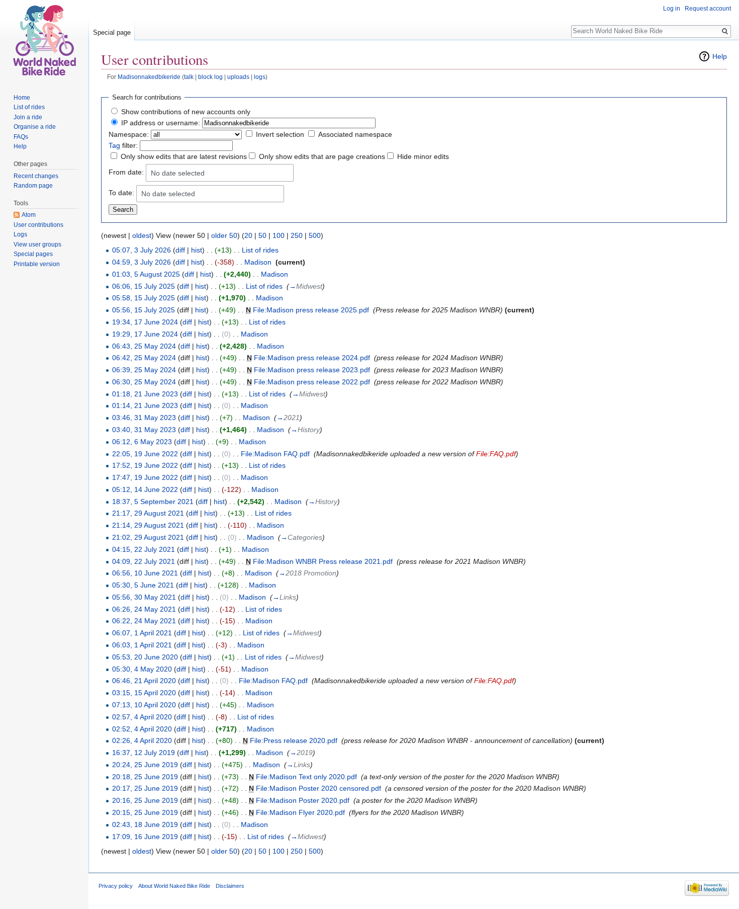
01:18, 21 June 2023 (145, 394)
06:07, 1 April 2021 (142, 633)
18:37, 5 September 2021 (153, 502)
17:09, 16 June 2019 (145, 837)
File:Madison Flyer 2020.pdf (300, 812)
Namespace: (129, 134)
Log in (671, 8)
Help (719, 56)
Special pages (33, 254)
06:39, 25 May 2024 (144, 370)
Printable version (37, 264)
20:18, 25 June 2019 (145, 777)
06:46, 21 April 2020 (144, 681)
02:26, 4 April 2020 (142, 740)
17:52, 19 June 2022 (145, 465)
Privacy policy (116, 886)
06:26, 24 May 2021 (144, 609)
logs (259, 76)
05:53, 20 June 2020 (145, 657)
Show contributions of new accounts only (185, 112)
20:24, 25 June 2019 (145, 765)
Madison (257, 262)
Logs (20, 234)
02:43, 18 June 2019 (145, 824)
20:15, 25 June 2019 (145, 812)
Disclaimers (230, 886)
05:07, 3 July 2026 (141, 250)
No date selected (178, 173)
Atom (29, 214)
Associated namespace (355, 134)
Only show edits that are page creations (322, 156)
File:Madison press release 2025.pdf (311, 310)
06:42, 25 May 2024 (144, 358)
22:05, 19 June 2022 (145, 454)
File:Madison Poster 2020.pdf (302, 800)
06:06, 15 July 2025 (143, 286)
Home (22, 97)
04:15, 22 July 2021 (143, 549)
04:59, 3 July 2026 (141, 262)
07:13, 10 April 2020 (144, 705)
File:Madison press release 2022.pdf (312, 382)
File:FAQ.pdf (496, 454)
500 (315, 235)
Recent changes (36, 176)
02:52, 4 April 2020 (142, 729)
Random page (33, 185)
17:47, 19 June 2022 (145, 477)
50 (262, 235)
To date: (121, 193)
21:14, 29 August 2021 (148, 525)
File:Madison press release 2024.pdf (312, 358)
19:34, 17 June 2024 (145, 322)
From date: (126, 172)
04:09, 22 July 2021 (143, 561)
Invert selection (280, 134)
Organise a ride (35, 126)
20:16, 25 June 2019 (145, 800)
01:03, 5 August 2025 (146, 274)
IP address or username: (160, 123)
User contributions (38, 224)
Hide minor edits (423, 156)
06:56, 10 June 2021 (145, 573)
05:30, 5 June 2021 (143, 585)
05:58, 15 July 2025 (143, 298)
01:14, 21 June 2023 (145, 405)
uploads (238, 76)
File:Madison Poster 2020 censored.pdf (318, 788)
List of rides (260, 250)
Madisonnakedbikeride (149, 76)
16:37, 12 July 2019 (143, 753)
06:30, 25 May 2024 (144, 382)
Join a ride (28, 117)
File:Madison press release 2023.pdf (312, 370)
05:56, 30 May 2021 (144, 597)
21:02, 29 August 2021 (148, 537)
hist (196, 250)
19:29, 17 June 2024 (145, 334)
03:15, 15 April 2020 (144, 693)
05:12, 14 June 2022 (145, 489)
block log (210, 76)
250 (297, 235)
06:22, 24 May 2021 (144, 621)
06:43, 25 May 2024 (144, 346)
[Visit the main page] (44, 40)
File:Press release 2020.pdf (293, 740)
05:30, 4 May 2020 (142, 669)
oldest (141, 235)
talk (189, 76)
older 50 (224, 235)
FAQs (21, 136)
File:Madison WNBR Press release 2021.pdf (323, 561)
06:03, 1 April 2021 (142, 645)
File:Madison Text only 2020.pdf (306, 777)
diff (180, 250)
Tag (114, 145)
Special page (112, 32)
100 (278, 235)
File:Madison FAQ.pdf (275, 454)
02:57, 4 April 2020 (142, 717)
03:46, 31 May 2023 (144, 418)
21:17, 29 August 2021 (148, 513)
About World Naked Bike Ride (174, 886)
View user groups (37, 244)
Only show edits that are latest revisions (184, 156)
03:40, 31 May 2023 (144, 430)
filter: (123, 145)
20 (248, 235)
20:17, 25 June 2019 (145, 788)
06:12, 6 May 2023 (142, 442)
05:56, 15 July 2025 (143, 310)
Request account (708, 8)
